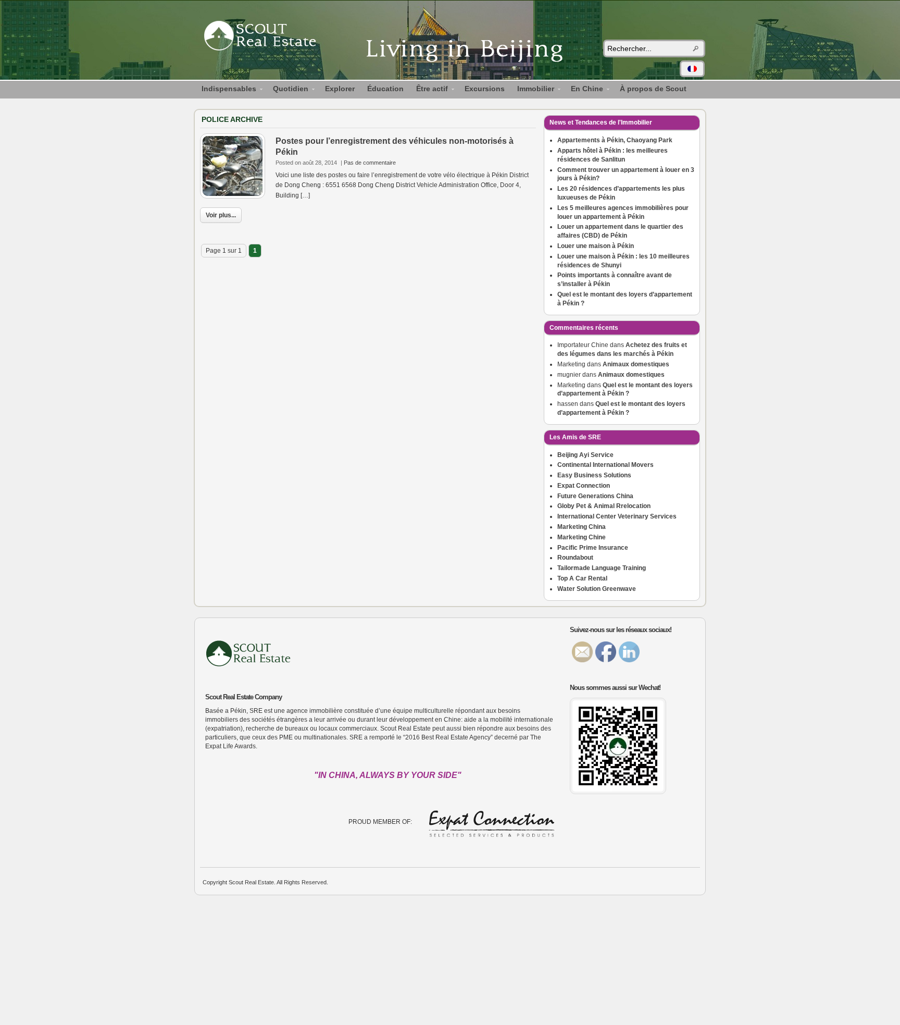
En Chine (584, 90)
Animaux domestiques (636, 364)
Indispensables (225, 90)
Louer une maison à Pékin (595, 246)
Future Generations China (595, 496)
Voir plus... (221, 215)
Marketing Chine (581, 537)
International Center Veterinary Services (617, 516)
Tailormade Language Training (601, 568)
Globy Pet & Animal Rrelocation (604, 506)
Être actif (429, 90)
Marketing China (581, 526)
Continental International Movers (605, 464)
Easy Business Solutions (594, 475)
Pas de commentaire (370, 162)
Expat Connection (583, 485)
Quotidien (287, 90)
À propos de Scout (653, 88)
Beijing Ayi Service (585, 455)
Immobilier (532, 90)
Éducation (385, 88)
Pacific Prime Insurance (592, 547)
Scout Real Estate (265, 37)
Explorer (340, 88)
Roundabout (575, 557)
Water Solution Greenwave (596, 588)
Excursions (485, 88)
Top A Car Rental (582, 578)
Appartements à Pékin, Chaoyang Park (614, 140)
